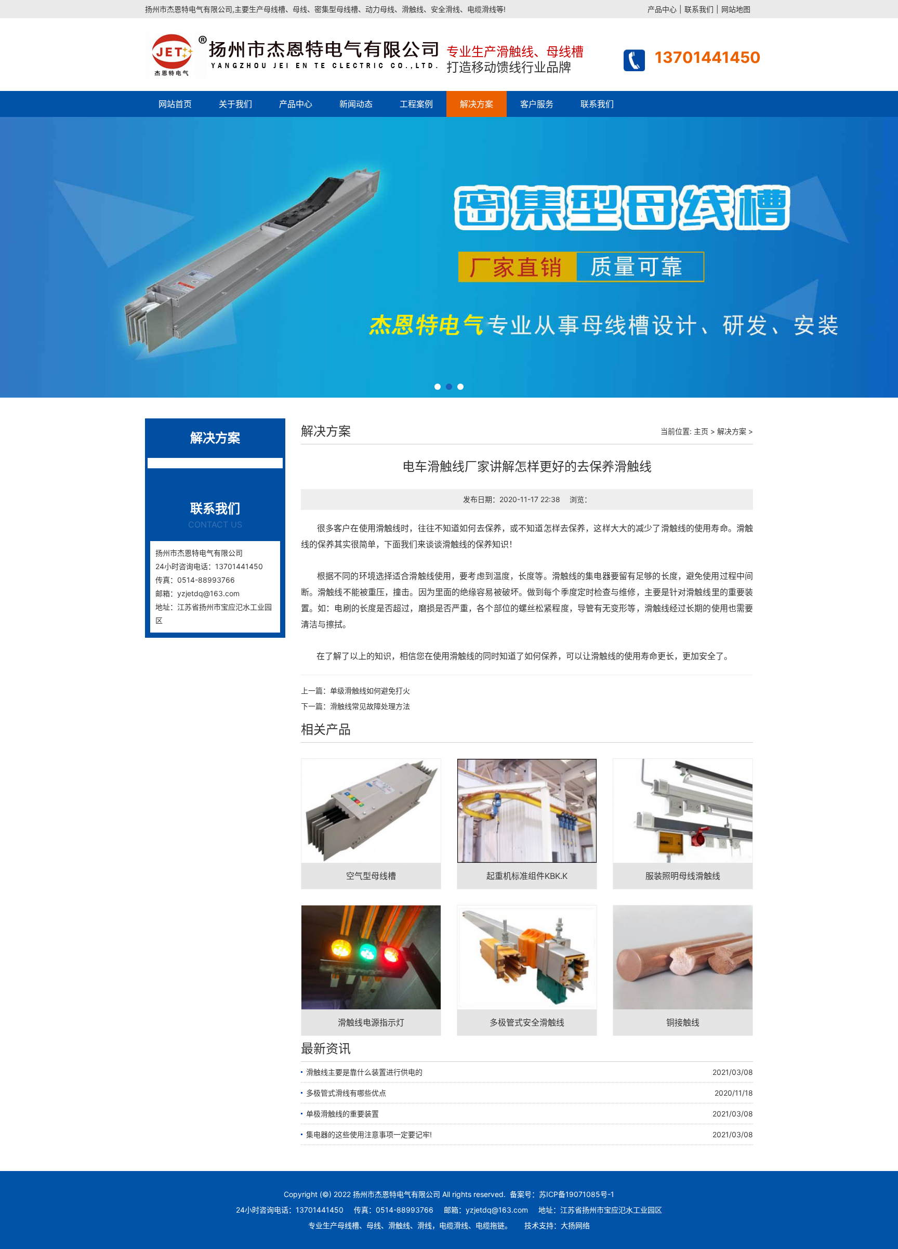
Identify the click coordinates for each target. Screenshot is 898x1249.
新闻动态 (356, 104)
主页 (701, 431)
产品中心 (662, 9)
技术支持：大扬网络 (557, 1225)
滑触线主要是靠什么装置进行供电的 (364, 1072)
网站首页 (175, 104)
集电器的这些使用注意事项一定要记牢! (369, 1134)
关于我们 (235, 104)
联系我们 (699, 9)
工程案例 (416, 104)
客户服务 (536, 104)
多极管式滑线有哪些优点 (346, 1092)
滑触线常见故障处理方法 (370, 706)
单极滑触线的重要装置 (342, 1113)
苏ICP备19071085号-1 (576, 1194)
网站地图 (735, 9)
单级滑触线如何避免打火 (370, 690)
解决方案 (476, 104)
